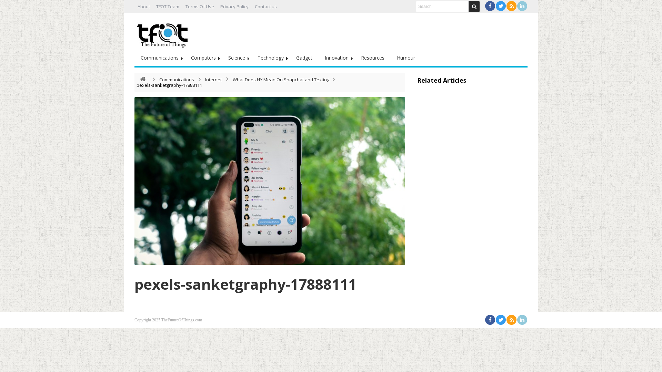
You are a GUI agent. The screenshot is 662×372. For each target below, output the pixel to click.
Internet (213, 79)
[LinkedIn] (522, 6)
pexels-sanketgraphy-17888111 (245, 284)
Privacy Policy (234, 6)
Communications (160, 57)
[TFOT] (163, 33)
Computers (203, 57)
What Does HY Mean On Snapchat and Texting (281, 79)
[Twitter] (500, 6)
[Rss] (511, 6)
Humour (406, 57)
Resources (372, 57)
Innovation (337, 57)
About (144, 6)
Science (236, 57)
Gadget (304, 57)
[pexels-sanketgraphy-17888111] (269, 181)
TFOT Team (167, 6)
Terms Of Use (199, 6)
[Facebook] (490, 6)
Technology (271, 57)
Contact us (266, 6)
